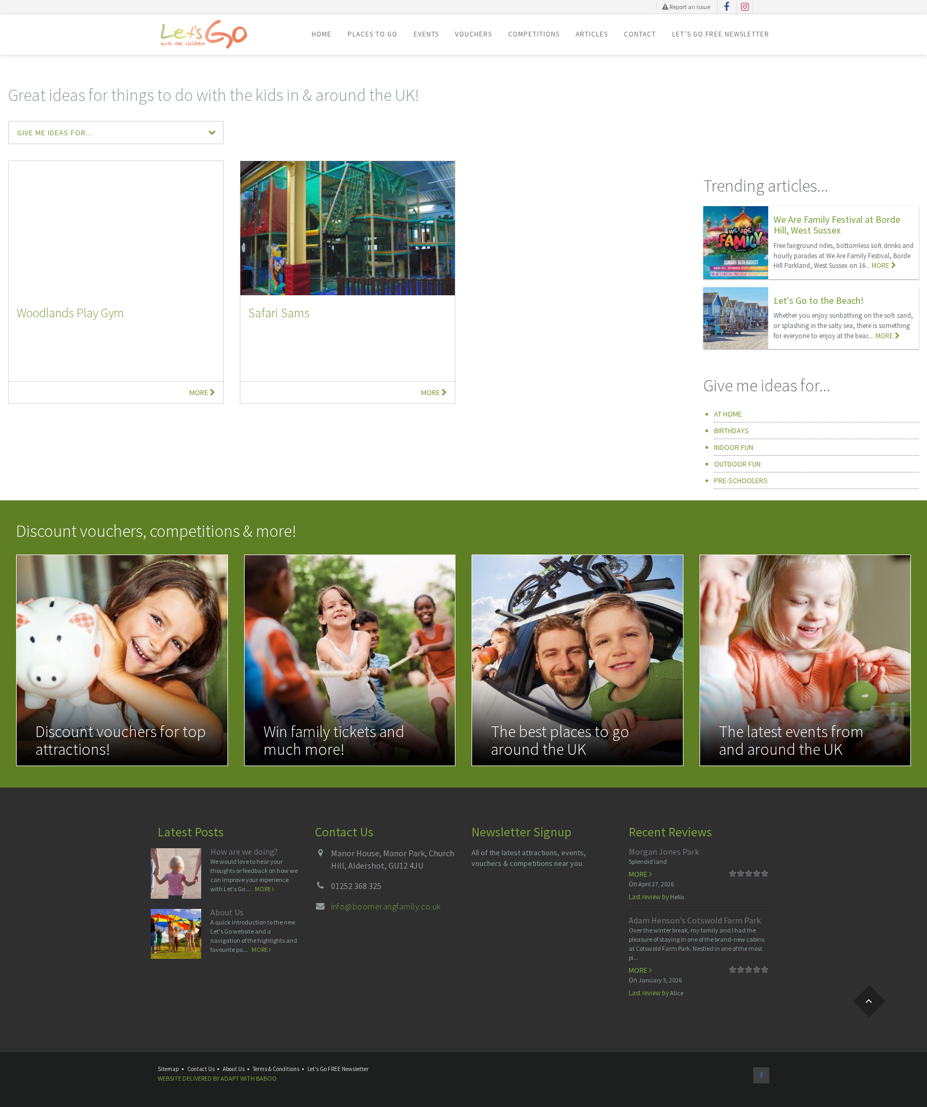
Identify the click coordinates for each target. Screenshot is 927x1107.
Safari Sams (279, 312)
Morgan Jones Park (664, 851)
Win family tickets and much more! (333, 740)
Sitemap (168, 1069)
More (199, 392)
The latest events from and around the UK (791, 740)
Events (426, 34)
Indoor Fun (733, 447)
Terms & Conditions (276, 1069)
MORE (881, 265)
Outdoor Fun (737, 464)
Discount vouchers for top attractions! (120, 740)
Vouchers (473, 34)
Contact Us (201, 1069)
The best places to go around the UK (560, 740)
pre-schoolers (741, 480)
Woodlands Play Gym (70, 312)
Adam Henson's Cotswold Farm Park (695, 920)
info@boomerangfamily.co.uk (386, 906)
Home (322, 34)
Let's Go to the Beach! (819, 300)
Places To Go (373, 34)
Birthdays (731, 430)
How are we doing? (244, 851)
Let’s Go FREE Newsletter (720, 34)
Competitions (534, 34)
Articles (592, 34)
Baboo (266, 1078)
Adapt (229, 1078)
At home (728, 414)
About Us (227, 912)
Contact (640, 34)
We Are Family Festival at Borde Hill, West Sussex (837, 224)
